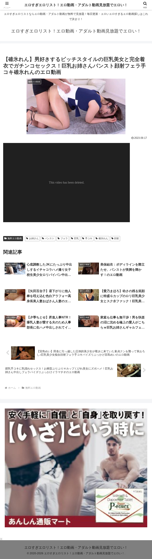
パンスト (49, 238)
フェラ (64, 238)
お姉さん (34, 238)
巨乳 (76, 238)
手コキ (88, 238)
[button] (140, 516)
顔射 (116, 238)
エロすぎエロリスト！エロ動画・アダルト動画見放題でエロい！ (76, 5)
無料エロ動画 (15, 238)
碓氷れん (103, 238)
